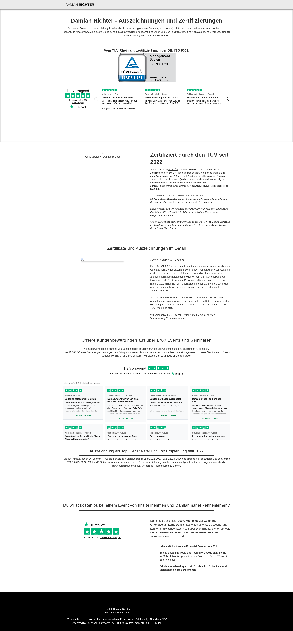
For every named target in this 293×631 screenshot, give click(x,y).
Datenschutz (124, 612)
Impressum (110, 612)
